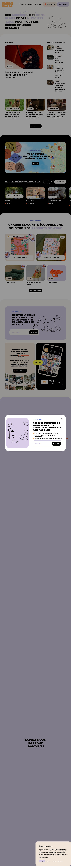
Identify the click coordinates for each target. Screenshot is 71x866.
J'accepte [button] (42, 861)
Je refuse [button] (48, 861)
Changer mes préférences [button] (57, 861)
